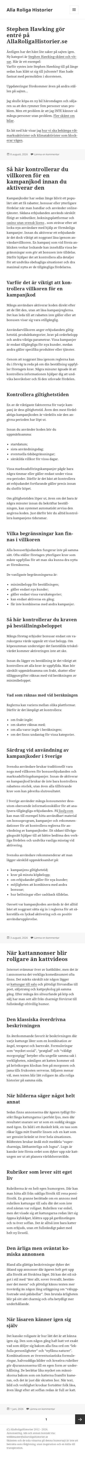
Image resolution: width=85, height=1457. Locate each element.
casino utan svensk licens (25, 223)
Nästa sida (80, 1419)
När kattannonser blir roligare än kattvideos (37, 956)
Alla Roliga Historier (30, 10)
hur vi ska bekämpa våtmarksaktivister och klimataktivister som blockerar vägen (42, 135)
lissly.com (65, 811)
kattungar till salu (24, 984)
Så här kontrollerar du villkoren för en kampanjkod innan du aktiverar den (37, 178)
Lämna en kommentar (46, 154)
